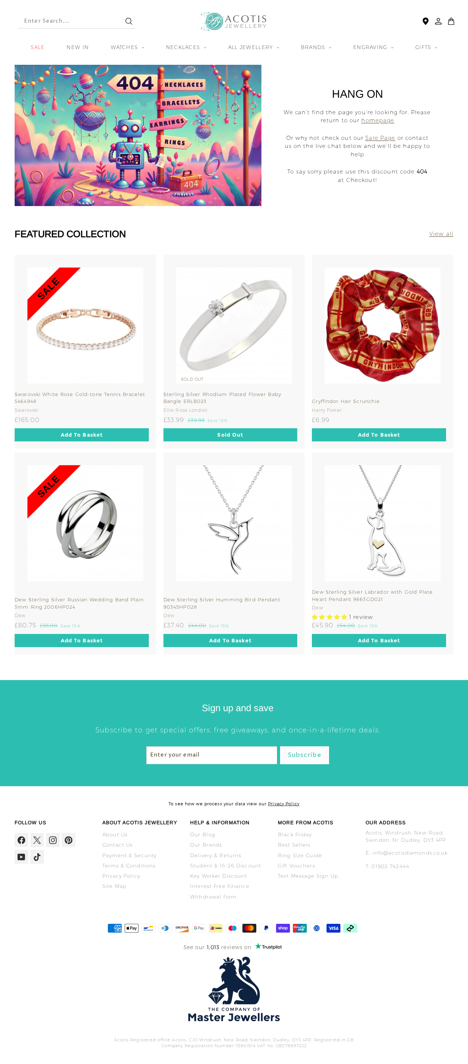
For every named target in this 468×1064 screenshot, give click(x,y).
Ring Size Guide (300, 855)
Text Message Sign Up (308, 876)
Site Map (114, 886)
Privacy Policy (283, 803)
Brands (314, 47)
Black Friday (295, 834)
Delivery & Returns (215, 855)
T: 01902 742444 (388, 866)
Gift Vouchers (296, 866)
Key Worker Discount (218, 876)
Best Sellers (294, 845)
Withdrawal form (213, 897)
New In (78, 47)
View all (441, 233)
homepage (377, 120)
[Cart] (451, 21)
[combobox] (65, 21)
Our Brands (206, 845)
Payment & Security (129, 855)
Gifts (424, 47)
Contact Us (117, 845)
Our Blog (202, 834)
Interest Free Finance (219, 886)
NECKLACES (184, 47)
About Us (115, 834)
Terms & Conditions (128, 866)
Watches (125, 47)
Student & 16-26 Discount (225, 866)
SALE (38, 47)
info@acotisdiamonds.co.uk (410, 853)
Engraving (371, 47)
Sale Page (380, 137)
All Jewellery (251, 47)
